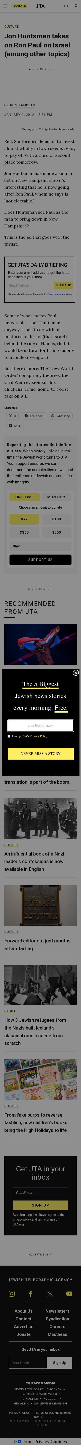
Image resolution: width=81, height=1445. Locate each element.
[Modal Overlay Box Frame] (40, 722)
